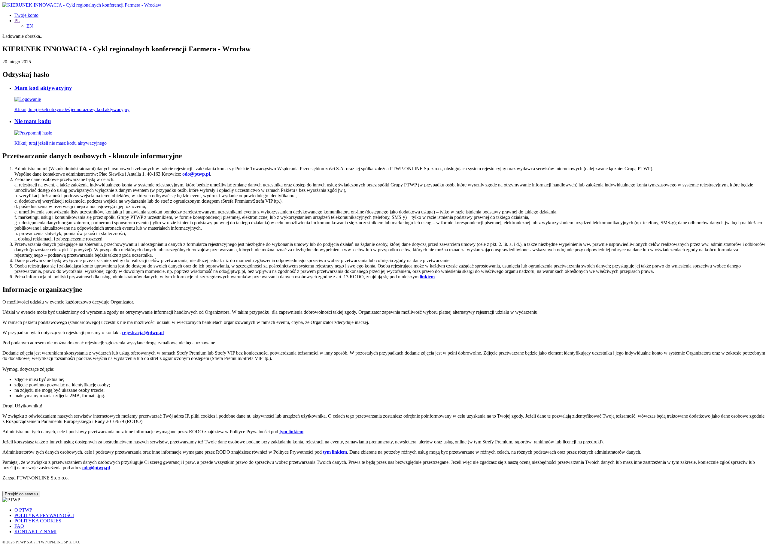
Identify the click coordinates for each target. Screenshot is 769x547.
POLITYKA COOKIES (37, 520)
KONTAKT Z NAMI (35, 531)
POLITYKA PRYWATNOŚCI (44, 515)
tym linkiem (291, 431)
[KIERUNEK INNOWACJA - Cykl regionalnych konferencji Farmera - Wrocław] (81, 5)
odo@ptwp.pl (96, 467)
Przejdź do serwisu (21, 494)
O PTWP (23, 509)
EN (29, 26)
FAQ (19, 526)
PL (17, 20)
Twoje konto (26, 15)
